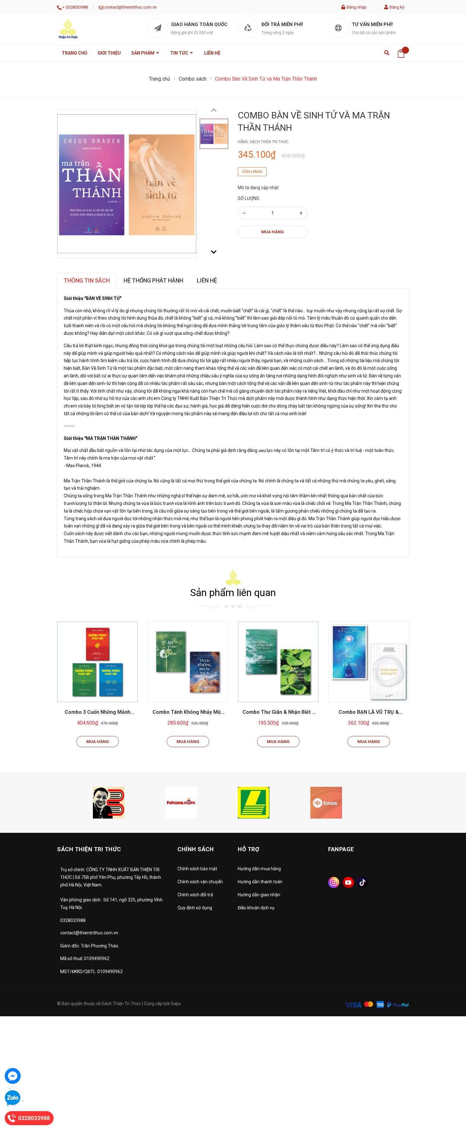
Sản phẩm (143, 53)
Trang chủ (74, 53)
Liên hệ (212, 53)
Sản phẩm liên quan (233, 593)
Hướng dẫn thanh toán (260, 881)
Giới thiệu (109, 53)
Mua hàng (272, 231)
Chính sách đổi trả (195, 894)
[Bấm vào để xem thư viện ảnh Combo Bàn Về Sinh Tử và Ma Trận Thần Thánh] (127, 183)
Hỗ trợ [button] (248, 849)
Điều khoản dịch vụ (256, 907)
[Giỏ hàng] (401, 53)
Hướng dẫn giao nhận (259, 894)
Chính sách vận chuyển (200, 881)
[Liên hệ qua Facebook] (13, 1076)
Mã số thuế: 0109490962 (84, 958)
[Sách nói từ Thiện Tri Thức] (326, 802)
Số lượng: (249, 198)
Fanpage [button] (341, 849)
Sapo (176, 1003)
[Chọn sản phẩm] (98, 662)
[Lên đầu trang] (445, 1108)
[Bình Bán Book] (109, 802)
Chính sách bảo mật (197, 868)
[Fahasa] (181, 802)
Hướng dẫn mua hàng (259, 868)
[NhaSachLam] (253, 802)
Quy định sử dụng (195, 907)
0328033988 (77, 7)
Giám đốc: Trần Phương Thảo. (89, 945)
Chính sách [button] (196, 849)
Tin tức (179, 53)
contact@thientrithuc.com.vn (130, 7)
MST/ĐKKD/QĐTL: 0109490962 (91, 971)
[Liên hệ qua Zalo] (13, 1098)
